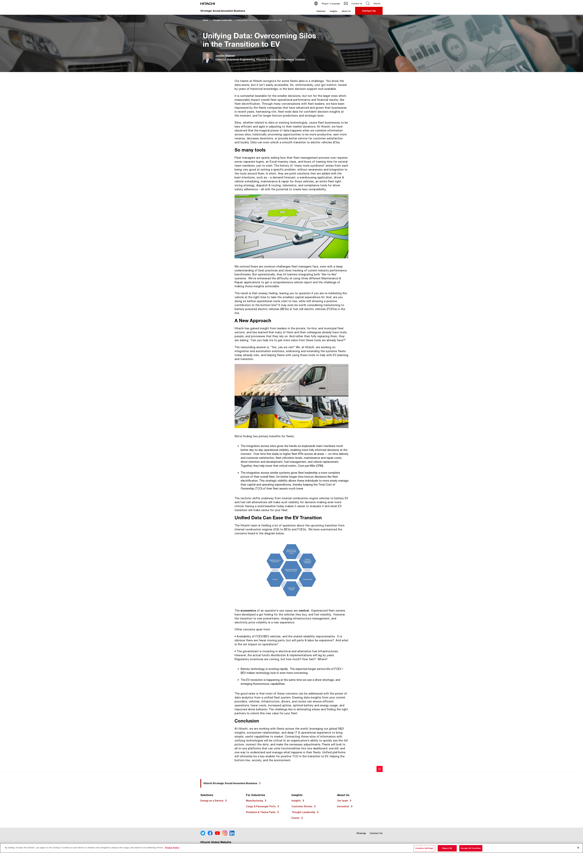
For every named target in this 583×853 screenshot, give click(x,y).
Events (296, 818)
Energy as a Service (211, 800)
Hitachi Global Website (215, 842)
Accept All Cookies (471, 848)
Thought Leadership (222, 20)
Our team (342, 800)
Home (205, 20)
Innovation (343, 806)
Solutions (321, 11)
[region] (291, 848)
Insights (333, 11)
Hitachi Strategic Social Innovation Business (230, 783)
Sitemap (361, 833)
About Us (346, 11)
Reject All (447, 848)
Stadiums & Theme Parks (261, 812)
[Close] (578, 847)
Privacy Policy (172, 847)
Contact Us (376, 833)
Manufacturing (254, 800)
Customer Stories (302, 806)
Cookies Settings (424, 848)
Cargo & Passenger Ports (261, 806)
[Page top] (380, 769)
